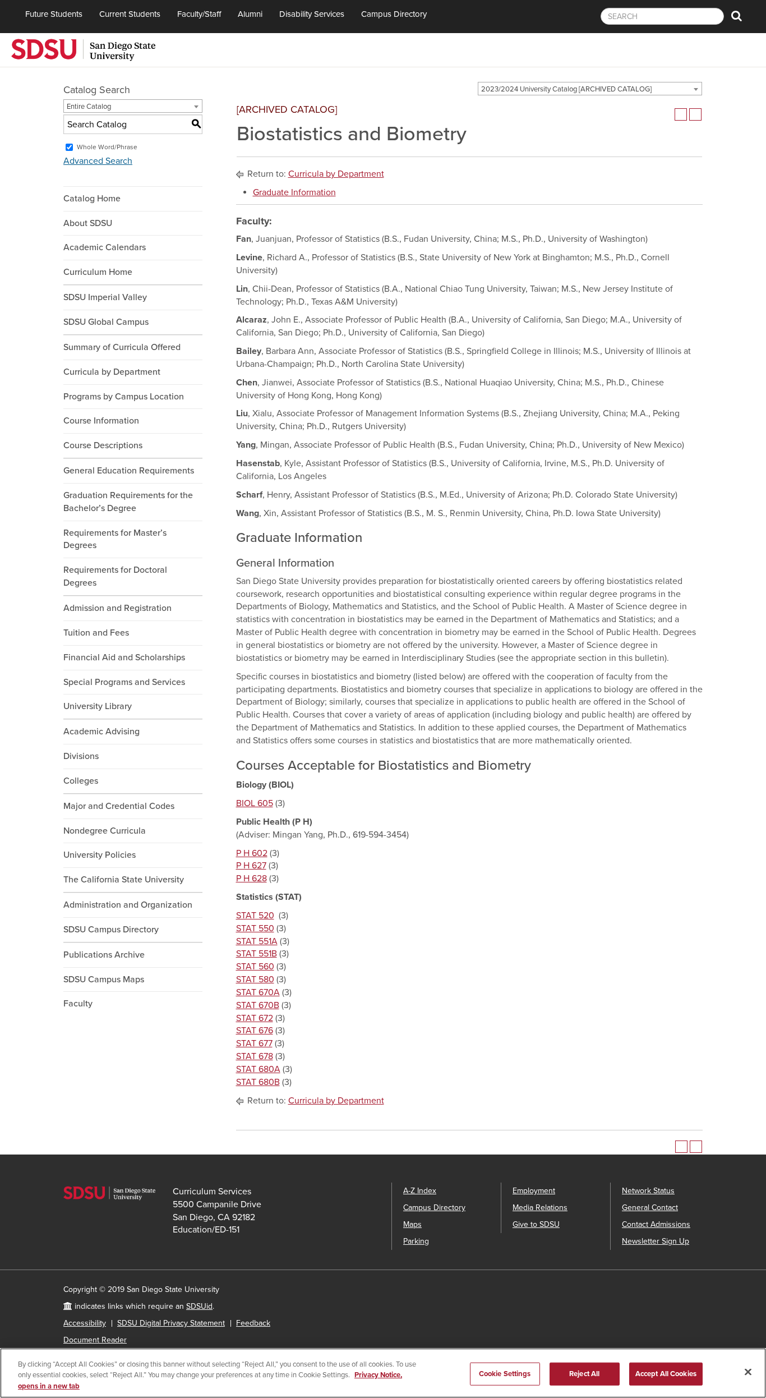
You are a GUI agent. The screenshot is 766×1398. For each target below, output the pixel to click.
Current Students (129, 14)
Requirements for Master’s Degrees (115, 539)
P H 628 (251, 878)
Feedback (253, 1323)
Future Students (53, 14)
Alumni (250, 14)
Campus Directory (394, 14)
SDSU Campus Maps (103, 979)
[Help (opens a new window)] (695, 114)
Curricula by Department (111, 372)
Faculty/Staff (199, 14)
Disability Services (311, 14)
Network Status (648, 1190)
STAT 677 (254, 1043)
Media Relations (540, 1207)
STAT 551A (257, 941)
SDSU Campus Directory (111, 929)
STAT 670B (257, 1005)
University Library (97, 706)
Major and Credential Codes (118, 806)
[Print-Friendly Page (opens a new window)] (681, 114)
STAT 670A (258, 992)
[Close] (748, 1371)
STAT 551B (256, 953)
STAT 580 (255, 979)
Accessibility (84, 1323)
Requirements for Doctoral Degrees (115, 576)
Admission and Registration (117, 608)
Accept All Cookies (665, 1373)
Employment (534, 1190)
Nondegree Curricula (104, 830)
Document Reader (95, 1340)
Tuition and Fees (96, 632)
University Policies (99, 855)
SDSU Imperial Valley (105, 297)
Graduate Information (294, 192)
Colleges (80, 781)
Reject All (584, 1373)
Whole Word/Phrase (107, 147)
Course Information (101, 420)
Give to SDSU (536, 1224)
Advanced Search (97, 161)
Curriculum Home (97, 272)
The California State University (123, 879)
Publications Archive (104, 954)
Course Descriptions (102, 445)
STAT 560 (255, 966)
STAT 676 (254, 1030)
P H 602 (251, 853)
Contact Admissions (656, 1224)
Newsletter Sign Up (655, 1241)
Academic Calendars (104, 247)
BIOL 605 (254, 803)
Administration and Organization (127, 904)
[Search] (736, 16)
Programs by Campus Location (123, 396)
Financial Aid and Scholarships (124, 657)
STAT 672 (254, 1018)
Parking (416, 1241)
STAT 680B (258, 1082)
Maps (412, 1224)
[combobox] (590, 88)
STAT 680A (258, 1069)
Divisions (81, 756)
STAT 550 (255, 928)
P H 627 (251, 865)
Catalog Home (92, 198)
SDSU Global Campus (106, 322)
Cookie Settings (505, 1373)
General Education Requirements (128, 470)
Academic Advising (101, 731)
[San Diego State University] (83, 48)
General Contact (650, 1207)
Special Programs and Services (124, 682)
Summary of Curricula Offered (122, 347)
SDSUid (199, 1306)
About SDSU (87, 223)
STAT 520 (255, 915)
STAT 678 (254, 1056)
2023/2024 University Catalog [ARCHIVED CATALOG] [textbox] (566, 89)
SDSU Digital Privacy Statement (171, 1323)
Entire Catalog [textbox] (89, 106)
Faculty (78, 1003)
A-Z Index (419, 1190)
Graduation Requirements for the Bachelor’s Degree (128, 502)
